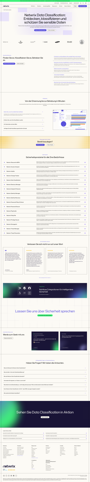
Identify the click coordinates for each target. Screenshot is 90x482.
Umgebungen (4, 456)
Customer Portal (62, 447)
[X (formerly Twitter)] (6, 476)
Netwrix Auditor (19, 449)
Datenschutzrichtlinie (48, 466)
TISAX (32, 467)
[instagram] (14, 476)
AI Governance (5, 448)
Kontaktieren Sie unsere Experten (45, 315)
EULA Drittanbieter (48, 465)
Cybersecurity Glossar (34, 448)
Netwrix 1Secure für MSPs (20, 447)
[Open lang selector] (86, 3)
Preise (75, 6)
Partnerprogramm (48, 447)
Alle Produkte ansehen (20, 455)
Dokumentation (33, 449)
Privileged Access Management (7, 455)
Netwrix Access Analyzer (20, 448)
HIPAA (32, 464)
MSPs (46, 449)
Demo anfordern (82, 6)
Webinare (33, 455)
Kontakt (75, 455)
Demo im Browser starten (40, 30)
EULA (46, 464)
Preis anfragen (50, 144)
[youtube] (11, 476)
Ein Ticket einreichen (62, 454)
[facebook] (9, 476)
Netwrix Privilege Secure (20, 454)
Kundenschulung (62, 448)
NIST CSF (33, 465)
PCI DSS (32, 466)
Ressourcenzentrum (8, 338)
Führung (75, 448)
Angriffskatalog (33, 456)
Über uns (75, 447)
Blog (32, 447)
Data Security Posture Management (7, 449)
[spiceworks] (16, 476)
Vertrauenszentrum (48, 467)
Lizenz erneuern (62, 449)
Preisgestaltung (76, 454)
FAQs (60, 455)
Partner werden (48, 448)
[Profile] (80, 3)
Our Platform (4, 447)
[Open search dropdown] (83, 3)
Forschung (33, 454)
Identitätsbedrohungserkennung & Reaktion (8, 454)
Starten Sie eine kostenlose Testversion (63, 0)
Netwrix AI (75, 449)
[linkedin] (4, 476)
